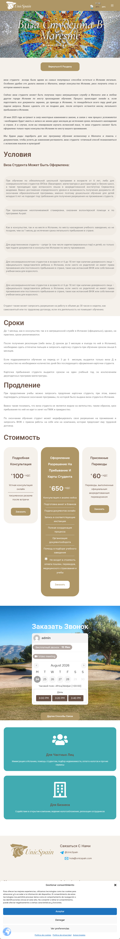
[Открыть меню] (112, 5)
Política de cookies (43, 935)
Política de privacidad (62, 935)
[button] (115, 885)
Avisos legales (79, 935)
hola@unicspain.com (80, 861)
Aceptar (60, 911)
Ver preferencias (60, 928)
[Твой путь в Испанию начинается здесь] (19, 5)
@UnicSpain (71, 855)
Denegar (60, 920)
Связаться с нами (75, 849)
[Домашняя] (43, 45)
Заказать (21, 511)
